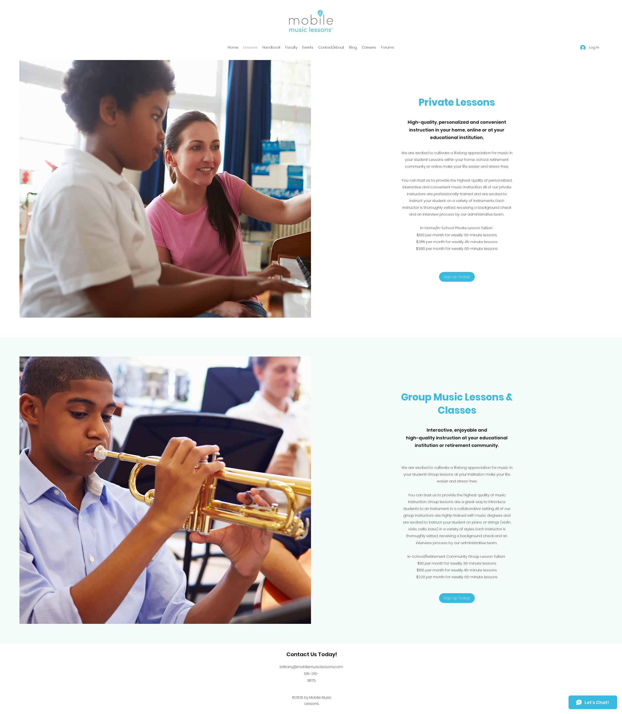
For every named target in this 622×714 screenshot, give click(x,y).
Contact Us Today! (311, 654)
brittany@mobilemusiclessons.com (311, 666)
